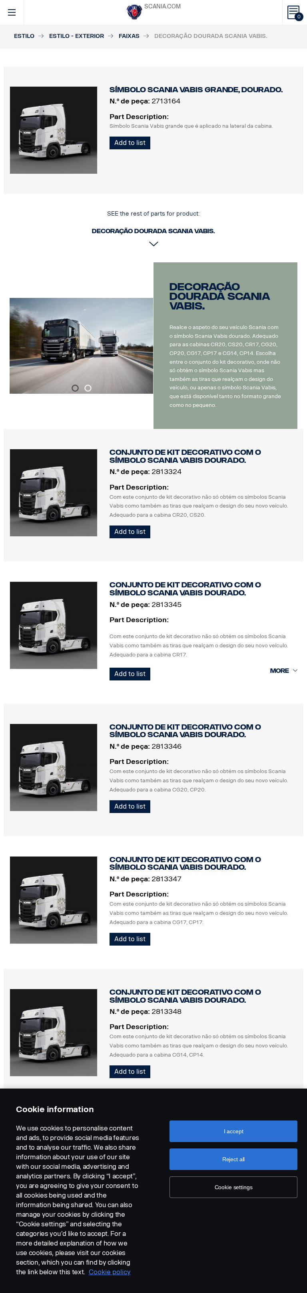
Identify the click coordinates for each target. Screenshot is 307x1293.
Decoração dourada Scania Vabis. (219, 296)
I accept (233, 1131)
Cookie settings (234, 1187)
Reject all (233, 1159)
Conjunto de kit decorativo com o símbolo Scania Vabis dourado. (185, 456)
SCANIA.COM (162, 6)
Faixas (129, 36)
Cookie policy (110, 1272)
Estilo (24, 36)
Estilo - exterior (76, 36)
